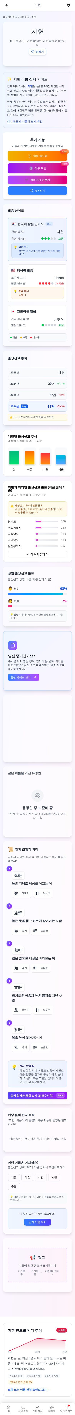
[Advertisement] (37, 728)
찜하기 (40, 51)
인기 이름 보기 (37, 1222)
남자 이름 (25, 17)
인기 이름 (13, 17)
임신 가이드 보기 (20, 677)
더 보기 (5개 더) (39, 554)
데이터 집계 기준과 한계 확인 (24, 121)
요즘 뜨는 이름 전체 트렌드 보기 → (29, 1389)
